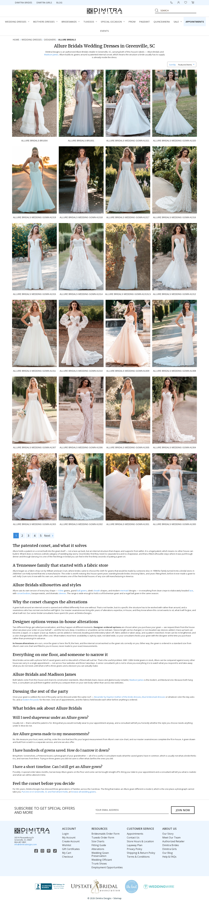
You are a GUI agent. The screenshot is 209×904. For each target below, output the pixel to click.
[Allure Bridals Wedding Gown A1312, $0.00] (174, 256)
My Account (68, 837)
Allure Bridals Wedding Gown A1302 (81, 524)
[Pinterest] (49, 851)
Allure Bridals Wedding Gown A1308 (174, 371)
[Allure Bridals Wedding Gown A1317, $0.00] (128, 179)
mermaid (124, 590)
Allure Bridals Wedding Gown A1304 (174, 447)
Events (104, 30)
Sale (176, 21)
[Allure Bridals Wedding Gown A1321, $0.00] (128, 103)
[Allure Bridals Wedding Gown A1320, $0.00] (174, 103)
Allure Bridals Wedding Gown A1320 (174, 140)
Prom (132, 21)
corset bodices (24, 593)
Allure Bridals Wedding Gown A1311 (34, 371)
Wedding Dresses (15, 21)
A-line (60, 590)
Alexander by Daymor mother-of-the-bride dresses (117, 697)
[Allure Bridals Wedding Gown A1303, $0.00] (34, 486)
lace (191, 590)
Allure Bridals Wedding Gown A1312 (174, 294)
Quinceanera (162, 21)
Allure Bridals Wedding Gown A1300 (174, 524)
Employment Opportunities (107, 867)
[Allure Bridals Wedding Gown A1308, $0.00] (174, 333)
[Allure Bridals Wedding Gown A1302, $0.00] (81, 486)
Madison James (51, 54)
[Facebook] (36, 851)
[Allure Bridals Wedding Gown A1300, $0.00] (174, 486)
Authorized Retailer (173, 841)
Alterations (97, 849)
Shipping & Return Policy (141, 853)
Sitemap (117, 898)
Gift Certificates (71, 849)
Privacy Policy (134, 849)
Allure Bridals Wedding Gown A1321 (127, 140)
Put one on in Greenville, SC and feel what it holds (45, 791)
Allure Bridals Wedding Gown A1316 (174, 217)
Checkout (67, 856)
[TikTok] (55, 851)
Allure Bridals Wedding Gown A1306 (81, 447)
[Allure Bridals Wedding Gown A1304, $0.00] (174, 410)
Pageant (144, 21)
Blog (59, 2)
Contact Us (133, 837)
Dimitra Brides (23, 2)
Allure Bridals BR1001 (81, 140)
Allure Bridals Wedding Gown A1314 (81, 294)
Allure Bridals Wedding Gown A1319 (34, 217)
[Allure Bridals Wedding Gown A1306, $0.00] (81, 410)
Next (47, 535)
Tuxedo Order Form (102, 837)
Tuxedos (88, 21)
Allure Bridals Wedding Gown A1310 (81, 371)
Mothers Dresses (44, 21)
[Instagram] (43, 851)
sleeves (62, 593)
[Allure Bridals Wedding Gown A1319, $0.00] (34, 179)
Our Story (168, 833)
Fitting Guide (98, 845)
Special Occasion (111, 21)
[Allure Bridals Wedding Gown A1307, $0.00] (34, 410)
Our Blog (167, 853)
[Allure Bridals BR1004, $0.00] (34, 103)
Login (65, 833)
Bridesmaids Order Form (105, 833)
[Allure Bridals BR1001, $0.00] (81, 103)
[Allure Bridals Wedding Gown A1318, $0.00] (81, 179)
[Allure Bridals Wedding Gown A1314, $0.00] (81, 256)
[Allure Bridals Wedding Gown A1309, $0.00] (128, 333)
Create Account (71, 841)
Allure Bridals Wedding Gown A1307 (34, 447)
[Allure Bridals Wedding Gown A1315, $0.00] (34, 256)
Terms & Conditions (138, 856)
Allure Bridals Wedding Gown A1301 (127, 524)
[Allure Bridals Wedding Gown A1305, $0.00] (128, 410)
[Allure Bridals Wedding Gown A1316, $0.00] (174, 179)
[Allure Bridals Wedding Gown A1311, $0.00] (34, 333)
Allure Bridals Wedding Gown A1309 (127, 371)
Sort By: (172, 64)
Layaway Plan (134, 845)
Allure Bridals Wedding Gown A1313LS (128, 294)
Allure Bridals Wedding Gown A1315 (34, 294)
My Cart (66, 853)
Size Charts (97, 841)
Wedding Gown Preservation (100, 854)
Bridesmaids (69, 21)
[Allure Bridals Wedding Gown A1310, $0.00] (81, 333)
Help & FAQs (169, 856)
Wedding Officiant (101, 859)
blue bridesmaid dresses (153, 697)
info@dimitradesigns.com (25, 844)
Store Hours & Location (140, 841)
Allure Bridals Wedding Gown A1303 (34, 524)
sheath (96, 590)
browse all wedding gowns (83, 791)
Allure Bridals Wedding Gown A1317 (127, 217)
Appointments (195, 21)
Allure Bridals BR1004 (34, 140)
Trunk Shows (99, 863)
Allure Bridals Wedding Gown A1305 (127, 447)
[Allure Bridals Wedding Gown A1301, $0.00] (128, 486)
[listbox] (187, 64)
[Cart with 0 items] (192, 2)
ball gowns (82, 590)
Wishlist (66, 845)
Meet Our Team (171, 837)
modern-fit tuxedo (30, 699)
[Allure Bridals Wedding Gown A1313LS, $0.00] (128, 256)
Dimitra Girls (44, 2)
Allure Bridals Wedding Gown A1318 (81, 217)
